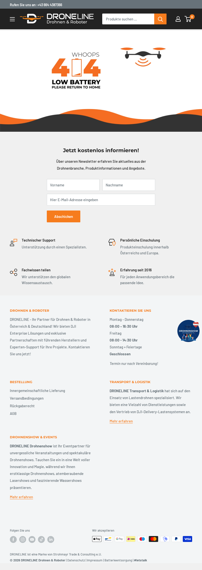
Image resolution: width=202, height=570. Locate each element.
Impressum (94, 560)
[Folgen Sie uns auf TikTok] (41, 539)
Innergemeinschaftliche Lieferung (37, 390)
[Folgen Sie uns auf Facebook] (13, 539)
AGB (13, 413)
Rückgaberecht (22, 406)
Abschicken (63, 216)
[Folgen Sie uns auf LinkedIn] (50, 539)
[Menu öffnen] (12, 19)
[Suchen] (160, 19)
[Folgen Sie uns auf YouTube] (32, 539)
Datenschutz (76, 560)
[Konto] (178, 19)
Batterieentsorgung (118, 560)
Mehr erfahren (121, 421)
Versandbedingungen (27, 398)
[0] (188, 19)
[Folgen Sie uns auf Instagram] (22, 539)
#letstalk (140, 560)
